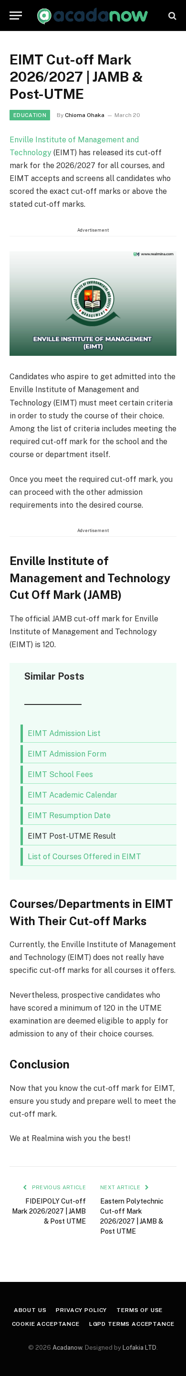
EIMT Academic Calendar (72, 795)
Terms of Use (139, 1310)
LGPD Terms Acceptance (132, 1324)
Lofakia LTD (139, 1347)
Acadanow (67, 1347)
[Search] (171, 15)
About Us (30, 1310)
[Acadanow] (92, 15)
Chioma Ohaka (84, 115)
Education (29, 115)
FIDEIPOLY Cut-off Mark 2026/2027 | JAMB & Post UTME (49, 1211)
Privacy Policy (81, 1310)
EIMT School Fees (60, 774)
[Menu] (16, 15)
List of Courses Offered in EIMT (84, 856)
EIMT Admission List (64, 733)
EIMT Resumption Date (69, 815)
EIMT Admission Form (67, 753)
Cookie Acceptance (46, 1324)
